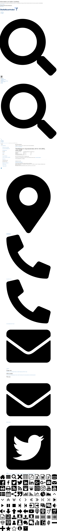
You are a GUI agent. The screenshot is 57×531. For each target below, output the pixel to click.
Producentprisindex (3, 145)
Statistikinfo (2, 80)
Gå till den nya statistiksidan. (18, 146)
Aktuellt (2, 82)
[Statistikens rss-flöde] (7, 168)
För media (26, 371)
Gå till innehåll (1, 6)
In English (2, 13)
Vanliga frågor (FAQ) (21, 371)
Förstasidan (2, 78)
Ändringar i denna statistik (5, 147)
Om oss (2, 83)
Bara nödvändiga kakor (9, 5)
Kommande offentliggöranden (6, 148)
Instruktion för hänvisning (18, 162)
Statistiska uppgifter (3, 79)
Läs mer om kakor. (2, 4)
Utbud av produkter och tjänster (6, 157)
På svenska (2, 12)
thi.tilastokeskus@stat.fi (38, 157)
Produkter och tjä (3, 81)
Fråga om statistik (17, 371)
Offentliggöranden (4, 150)
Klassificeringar (4, 164)
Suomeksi (2, 140)
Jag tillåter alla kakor (2, 5)
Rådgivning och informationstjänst (10, 371)
